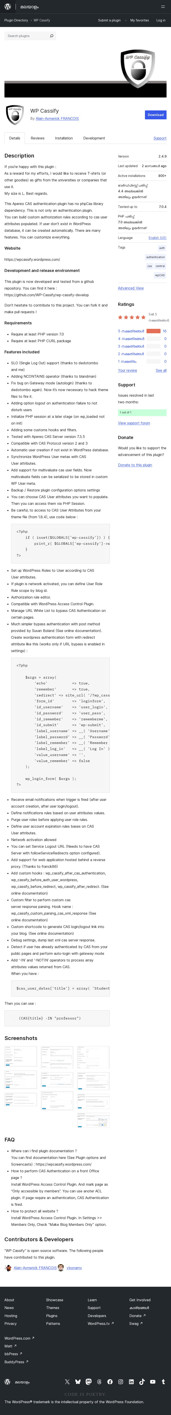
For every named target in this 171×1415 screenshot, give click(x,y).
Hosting (10, 1315)
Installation (64, 138)
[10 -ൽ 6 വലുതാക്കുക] (67, 1097)
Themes (52, 1307)
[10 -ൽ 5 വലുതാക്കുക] (67, 1078)
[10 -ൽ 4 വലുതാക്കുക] (67, 1052)
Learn (92, 1300)
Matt (10, 1346)
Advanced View (131, 288)
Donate (137, 1315)
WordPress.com (19, 1338)
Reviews (38, 138)
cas (149, 266)
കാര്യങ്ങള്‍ (139, 1307)
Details (14, 138)
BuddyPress (16, 1362)
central (160, 266)
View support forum (134, 423)
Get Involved (140, 1300)
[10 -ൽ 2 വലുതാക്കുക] (31, 1076)
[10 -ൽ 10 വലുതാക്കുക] (104, 1119)
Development (94, 138)
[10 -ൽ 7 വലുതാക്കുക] (104, 1052)
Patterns (53, 1323)
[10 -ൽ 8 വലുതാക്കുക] (104, 1078)
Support (160, 138)
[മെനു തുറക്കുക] (164, 6)
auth (162, 248)
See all (161, 370)
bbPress (13, 1354)
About (9, 1300)
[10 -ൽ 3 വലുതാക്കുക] (31, 1098)
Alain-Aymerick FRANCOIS (57, 118)
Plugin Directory (16, 20)
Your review (127, 370)
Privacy (10, 1323)
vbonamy (74, 1268)
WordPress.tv (101, 1323)
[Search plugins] (51, 35)
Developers (97, 1315)
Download (156, 115)
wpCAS (160, 275)
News (9, 1307)
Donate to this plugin (135, 465)
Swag (136, 1323)
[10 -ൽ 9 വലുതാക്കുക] (104, 1100)
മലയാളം (22, 1382)
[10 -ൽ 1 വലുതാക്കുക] (31, 1052)
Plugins (51, 1315)
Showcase (54, 1300)
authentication (155, 257)
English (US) (158, 238)
